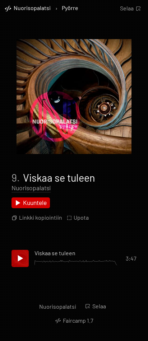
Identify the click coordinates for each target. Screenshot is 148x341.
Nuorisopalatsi (31, 188)
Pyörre (70, 8)
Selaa (127, 8)
